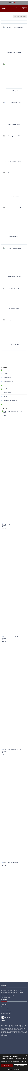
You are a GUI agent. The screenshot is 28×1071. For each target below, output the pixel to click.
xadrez (19, 1034)
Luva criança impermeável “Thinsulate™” (14, 161)
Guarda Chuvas (7, 388)
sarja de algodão (4, 1034)
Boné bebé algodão (14, 90)
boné (2, 1026)
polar (15, 1032)
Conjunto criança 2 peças (14, 344)
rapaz (17, 1032)
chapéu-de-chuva (10, 1026)
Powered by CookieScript (14, 1069)
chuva (16, 1026)
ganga (18, 1028)
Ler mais (7, 1063)
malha (18, 1031)
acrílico (2, 1025)
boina (25, 1025)
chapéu (5, 1026)
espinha (3, 1028)
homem (15, 1029)
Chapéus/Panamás (8, 381)
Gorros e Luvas (7, 385)
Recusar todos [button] (20, 1065)
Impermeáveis (7, 392)
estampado (7, 1028)
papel (12, 1032)
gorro (24, 1028)
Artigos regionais (8, 370)
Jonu (5, 1031)
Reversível (24, 1032)
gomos (21, 1028)
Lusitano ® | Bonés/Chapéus (10, 400)
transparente (15, 1034)
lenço (8, 1031)
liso (10, 1031)
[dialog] (14, 1062)
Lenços (5, 396)
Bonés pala (6, 373)
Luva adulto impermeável (14, 236)
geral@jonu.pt (7, 997)
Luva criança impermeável (14, 196)
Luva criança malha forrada (14, 124)
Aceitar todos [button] (7, 1065)
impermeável (20, 1029)
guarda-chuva (4, 1029)
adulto (5, 1025)
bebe (22, 1025)
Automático (18, 1025)
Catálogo (20, 7)
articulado (13, 1025)
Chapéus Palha (7, 377)
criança (23, 1026)
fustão (15, 1028)
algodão (9, 1025)
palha (6, 1032)
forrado (11, 1028)
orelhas (2, 1032)
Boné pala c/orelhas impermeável (14, 52)
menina (25, 1031)
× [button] (26, 1055)
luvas (16, 1031)
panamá (9, 1032)
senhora (10, 1034)
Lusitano (13, 1031)
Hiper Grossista (10, 1029)
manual (21, 1031)
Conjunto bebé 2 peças (14, 308)
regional (20, 1032)
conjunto (19, 1026)
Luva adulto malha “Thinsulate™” (14, 276)
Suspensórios (7, 404)
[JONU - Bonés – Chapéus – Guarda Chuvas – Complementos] (15, 3)
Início (16, 7)
